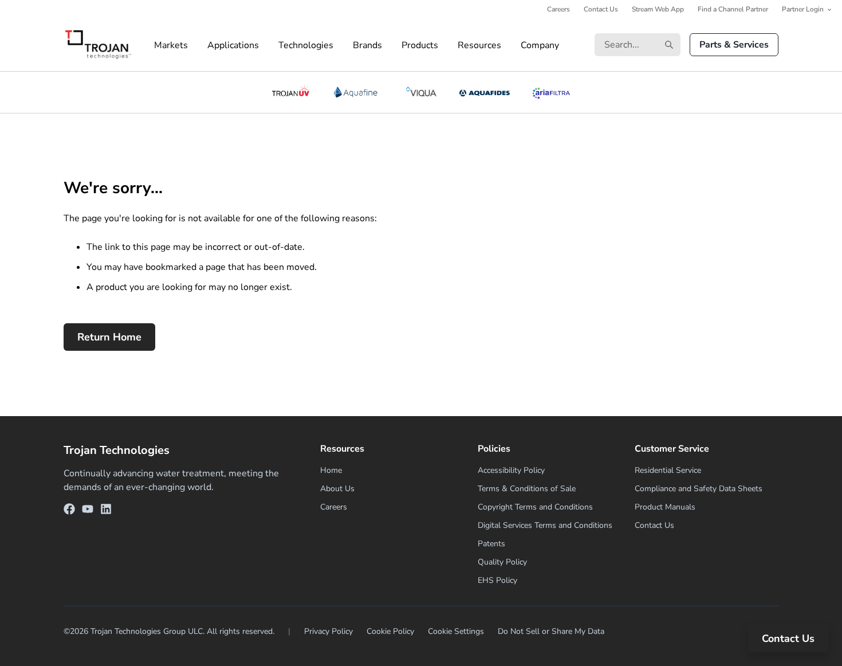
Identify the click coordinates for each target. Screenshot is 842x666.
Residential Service (668, 470)
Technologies (305, 45)
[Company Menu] (568, 45)
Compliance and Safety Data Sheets (698, 488)
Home (331, 470)
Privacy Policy (328, 631)
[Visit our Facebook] (69, 511)
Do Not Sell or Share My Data (551, 631)
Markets (171, 45)
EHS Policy (497, 580)
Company (540, 45)
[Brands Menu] (391, 45)
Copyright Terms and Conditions (535, 507)
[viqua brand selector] (420, 92)
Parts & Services (734, 44)
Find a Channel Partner (733, 9)
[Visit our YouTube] (87, 511)
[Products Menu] (448, 45)
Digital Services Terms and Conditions (545, 525)
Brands (367, 45)
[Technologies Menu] (343, 45)
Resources (479, 45)
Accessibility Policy (511, 470)
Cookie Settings (456, 631)
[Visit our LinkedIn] (106, 511)
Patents (491, 543)
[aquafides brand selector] (485, 92)
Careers (558, 9)
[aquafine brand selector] (357, 92)
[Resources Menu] (511, 45)
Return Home (109, 337)
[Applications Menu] (268, 45)
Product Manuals (665, 507)
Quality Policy (502, 562)
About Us (337, 488)
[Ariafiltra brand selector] (551, 92)
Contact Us (601, 9)
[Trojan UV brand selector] (290, 92)
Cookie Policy (390, 631)
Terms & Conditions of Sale (527, 488)
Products (420, 45)
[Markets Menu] (197, 45)
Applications (233, 45)
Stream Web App (658, 9)
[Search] (669, 44)
